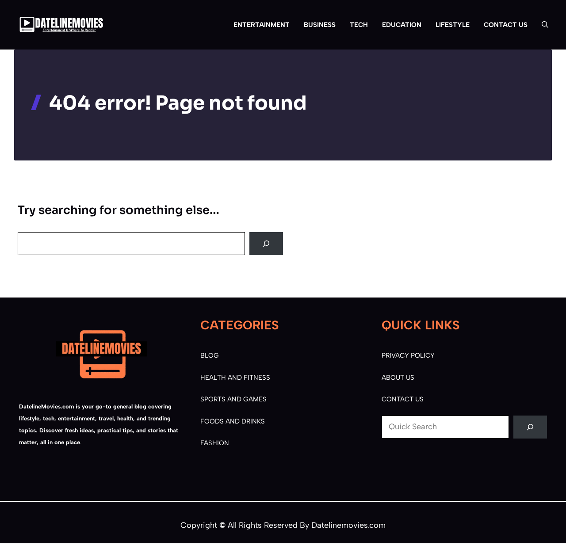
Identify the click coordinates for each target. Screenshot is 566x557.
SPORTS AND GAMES (233, 399)
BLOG (209, 355)
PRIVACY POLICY (408, 355)
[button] (541, 24)
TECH (359, 25)
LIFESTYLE (453, 25)
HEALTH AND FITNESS (235, 378)
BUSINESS (320, 25)
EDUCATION (401, 25)
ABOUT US (398, 378)
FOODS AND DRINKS (232, 421)
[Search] (266, 243)
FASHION (214, 443)
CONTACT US (506, 25)
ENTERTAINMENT (261, 25)
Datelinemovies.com (348, 525)
